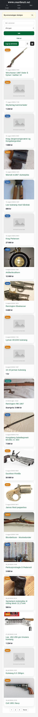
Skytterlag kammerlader (16, 105)
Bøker (31, 5)
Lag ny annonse (11, 44)
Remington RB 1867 (15, 404)
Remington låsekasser (16, 306)
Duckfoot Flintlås (13, 473)
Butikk (19, 8)
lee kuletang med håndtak (18, 205)
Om (7, 5)
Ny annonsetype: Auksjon (13, 15)
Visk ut (19, 38)
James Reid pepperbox (16, 507)
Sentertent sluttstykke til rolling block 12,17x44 (16, 602)
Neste (25, 710)
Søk (19, 33)
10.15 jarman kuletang (16, 370)
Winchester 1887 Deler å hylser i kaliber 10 (17, 74)
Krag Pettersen (12, 239)
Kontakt (7, 8)
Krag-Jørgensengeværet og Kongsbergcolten (18, 140)
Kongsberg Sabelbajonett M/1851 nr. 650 (17, 438)
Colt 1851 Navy (13, 703)
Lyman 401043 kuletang (16, 340)
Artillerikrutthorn (13, 272)
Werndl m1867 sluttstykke (17, 175)
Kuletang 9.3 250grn (15, 673)
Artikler (19, 5)
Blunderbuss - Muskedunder (18, 537)
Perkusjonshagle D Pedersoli (19, 567)
